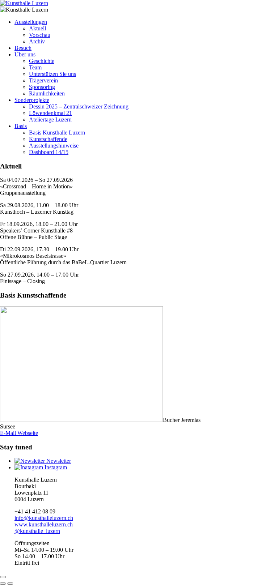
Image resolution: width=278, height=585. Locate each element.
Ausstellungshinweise (54, 145)
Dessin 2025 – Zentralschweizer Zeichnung (79, 106)
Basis (20, 126)
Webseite (27, 433)
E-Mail (8, 433)
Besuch (22, 48)
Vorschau (39, 35)
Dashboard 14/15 (48, 152)
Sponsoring (42, 87)
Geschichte (41, 61)
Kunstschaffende (48, 139)
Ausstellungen (30, 22)
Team (35, 67)
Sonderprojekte (31, 100)
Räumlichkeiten (47, 93)
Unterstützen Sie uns (52, 74)
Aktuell (37, 28)
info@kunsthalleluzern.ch (43, 518)
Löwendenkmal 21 (50, 113)
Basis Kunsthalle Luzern (57, 132)
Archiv (37, 41)
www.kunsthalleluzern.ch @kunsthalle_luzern (43, 527)
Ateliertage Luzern (50, 119)
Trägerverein (43, 80)
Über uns (24, 54)
